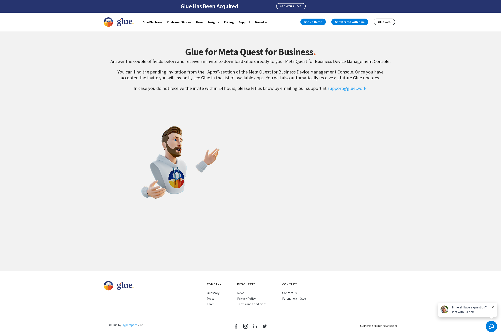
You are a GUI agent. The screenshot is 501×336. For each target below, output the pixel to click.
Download (262, 22)
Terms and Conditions (252, 304)
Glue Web (384, 22)
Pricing (229, 22)
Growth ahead (291, 6)
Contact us (289, 293)
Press (210, 298)
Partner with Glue (294, 298)
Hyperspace (129, 325)
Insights (213, 22)
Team (210, 304)
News (199, 22)
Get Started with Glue (350, 22)
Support (244, 22)
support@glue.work (347, 88)
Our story (213, 293)
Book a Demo (313, 22)
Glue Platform (152, 22)
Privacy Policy (246, 298)
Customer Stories (179, 22)
